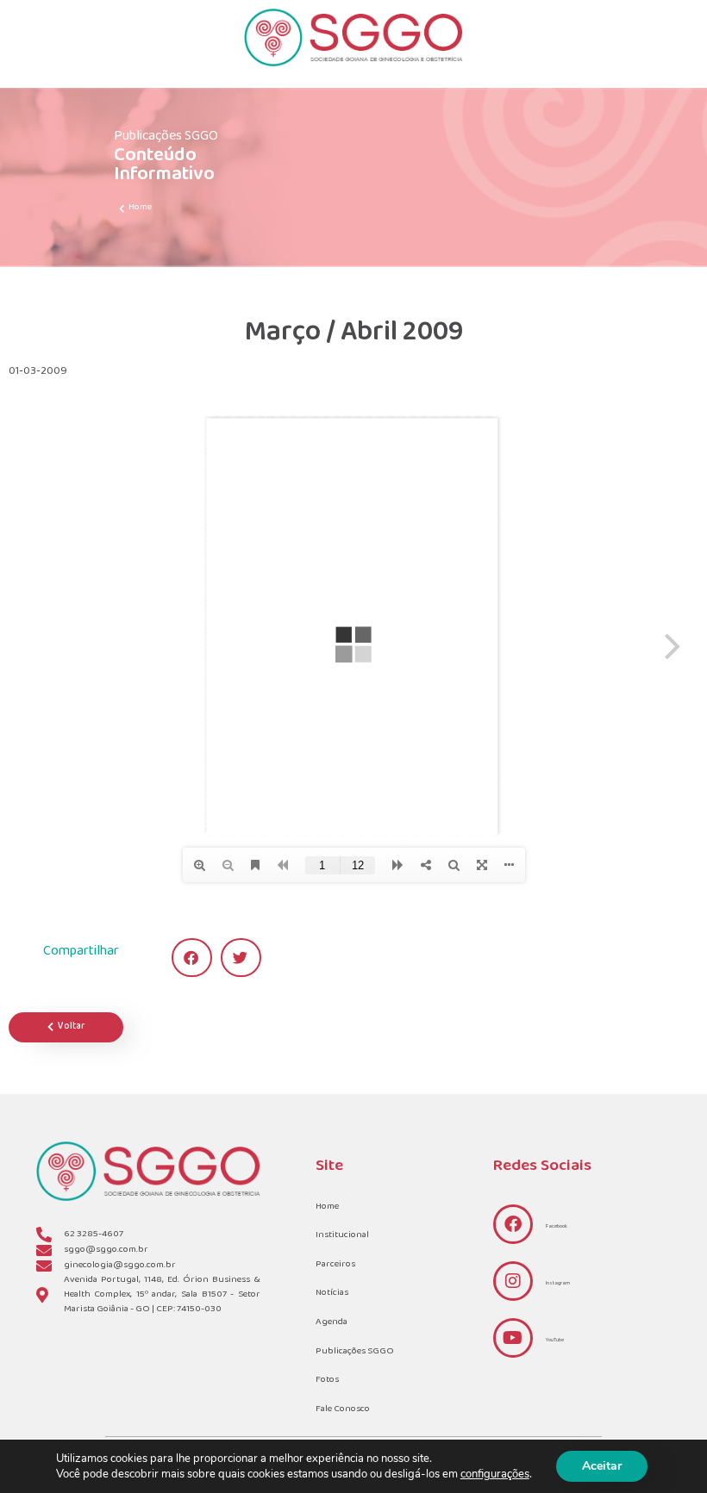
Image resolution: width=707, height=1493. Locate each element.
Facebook (556, 1226)
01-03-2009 (38, 372)
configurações (494, 1474)
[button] (192, 957)
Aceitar (602, 1466)
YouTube (555, 1340)
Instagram (558, 1283)
